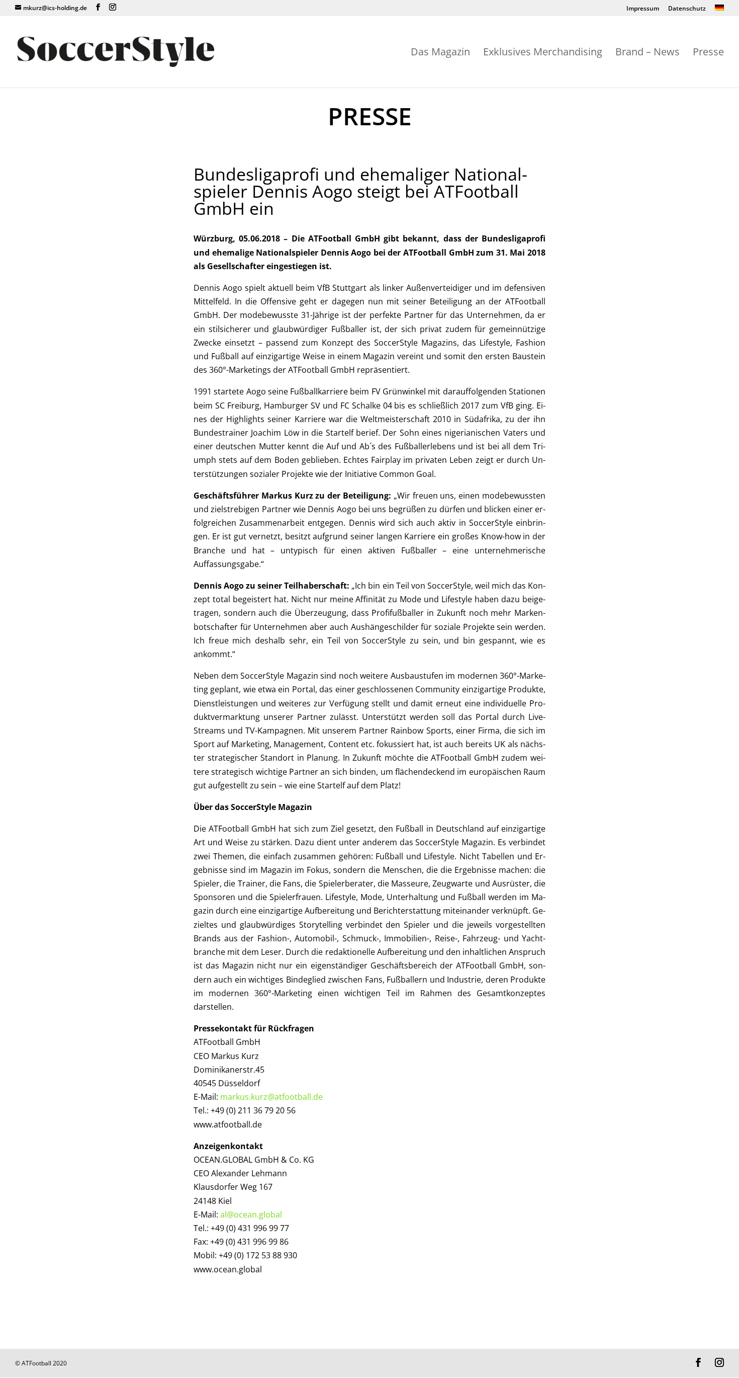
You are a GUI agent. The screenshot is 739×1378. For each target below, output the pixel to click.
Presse (708, 53)
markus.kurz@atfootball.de (271, 1096)
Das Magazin (440, 53)
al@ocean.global (251, 1214)
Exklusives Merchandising (542, 53)
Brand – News (647, 53)
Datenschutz (687, 9)
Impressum (642, 9)
